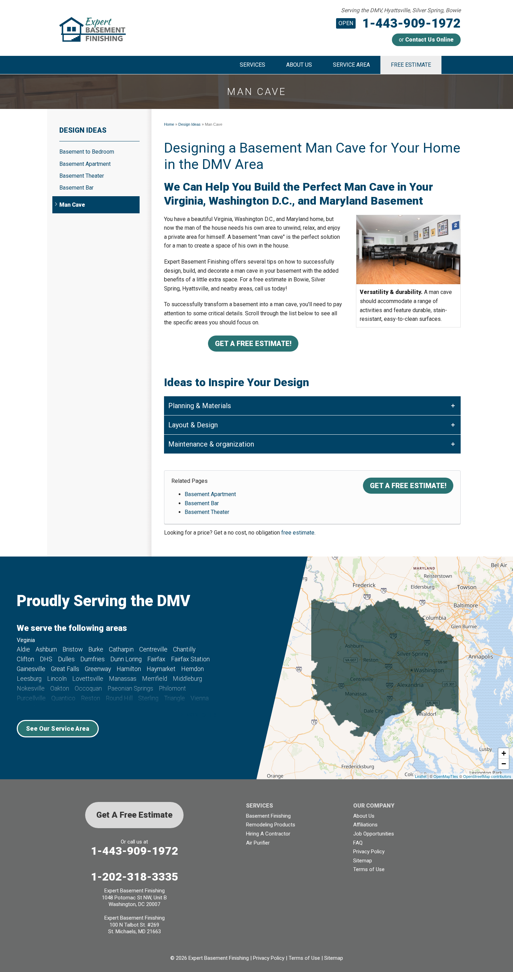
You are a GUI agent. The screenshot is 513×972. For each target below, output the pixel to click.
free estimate (297, 532)
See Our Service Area (57, 728)
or (426, 39)
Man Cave (72, 204)
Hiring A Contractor (268, 834)
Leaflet (420, 776)
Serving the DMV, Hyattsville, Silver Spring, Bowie (401, 10)
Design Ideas (82, 130)
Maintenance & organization (211, 444)
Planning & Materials (199, 406)
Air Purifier (258, 843)
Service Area (351, 64)
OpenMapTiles (445, 776)
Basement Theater (207, 512)
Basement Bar (202, 503)
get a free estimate (134, 815)
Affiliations (365, 825)
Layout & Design (193, 425)
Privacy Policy (369, 851)
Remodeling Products (270, 825)
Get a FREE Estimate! (253, 343)
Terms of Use (369, 869)
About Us (299, 64)
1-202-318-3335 (134, 876)
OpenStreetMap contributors (487, 776)
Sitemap (362, 860)
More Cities (201, 715)
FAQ (358, 843)
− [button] (503, 763)
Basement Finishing (268, 816)
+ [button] (503, 753)
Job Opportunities (373, 834)
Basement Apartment (210, 494)
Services (252, 64)
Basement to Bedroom (86, 151)
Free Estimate (411, 64)
